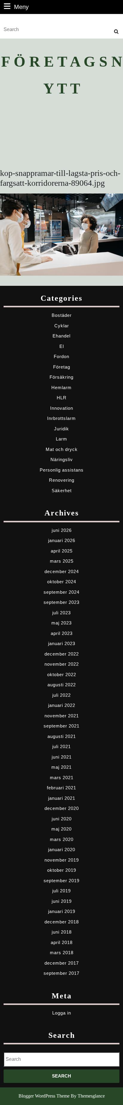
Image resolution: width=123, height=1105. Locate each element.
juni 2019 (62, 901)
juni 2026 (62, 530)
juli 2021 (61, 746)
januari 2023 (61, 643)
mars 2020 (61, 839)
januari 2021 (61, 798)
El (61, 346)
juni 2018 (62, 931)
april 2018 (62, 942)
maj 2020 (61, 828)
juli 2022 (61, 695)
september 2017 (61, 973)
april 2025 (62, 550)
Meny (21, 6)
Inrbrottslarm (61, 418)
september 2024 (61, 592)
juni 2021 (62, 756)
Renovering (61, 480)
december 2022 (61, 653)
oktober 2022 (61, 674)
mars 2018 (61, 952)
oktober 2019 (61, 870)
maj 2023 (61, 622)
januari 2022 (61, 705)
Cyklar (61, 325)
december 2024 (61, 571)
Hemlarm (61, 387)
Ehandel (61, 335)
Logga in (61, 1012)
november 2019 (61, 859)
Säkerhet (62, 490)
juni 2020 (62, 818)
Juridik (61, 428)
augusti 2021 (61, 736)
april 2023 (62, 633)
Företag (61, 366)
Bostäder (62, 315)
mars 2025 (61, 561)
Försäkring (61, 377)
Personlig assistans (62, 469)
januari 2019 (61, 911)
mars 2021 (61, 777)
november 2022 (61, 664)
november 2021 (61, 715)
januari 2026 (61, 540)
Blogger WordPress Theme (44, 1095)
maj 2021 (61, 767)
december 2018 (61, 921)
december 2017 (61, 963)
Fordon (61, 356)
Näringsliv (61, 459)
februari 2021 (61, 787)
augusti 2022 (61, 684)
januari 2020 (61, 849)
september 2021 (61, 725)
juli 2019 (61, 890)
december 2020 (61, 808)
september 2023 (61, 602)
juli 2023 (61, 612)
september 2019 (61, 880)
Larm (61, 438)
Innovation (61, 408)
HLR (62, 397)
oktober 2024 (61, 581)
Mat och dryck (62, 449)
